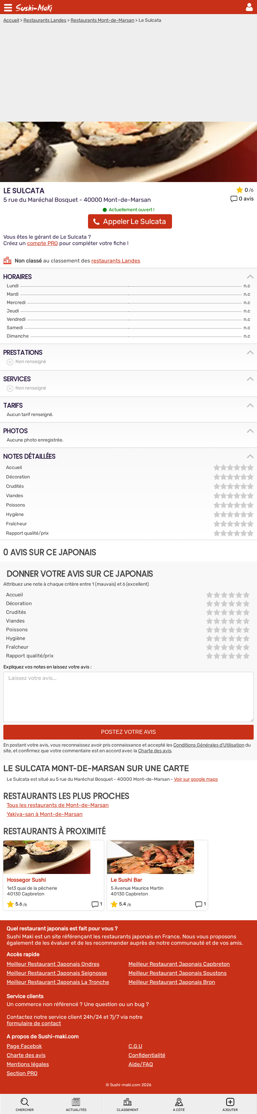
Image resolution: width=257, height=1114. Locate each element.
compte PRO (42, 243)
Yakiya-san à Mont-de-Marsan (45, 814)
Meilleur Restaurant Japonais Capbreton (179, 964)
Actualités (76, 1110)
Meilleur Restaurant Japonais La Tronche (58, 982)
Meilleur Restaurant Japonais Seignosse (57, 973)
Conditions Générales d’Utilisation (208, 745)
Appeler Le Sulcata (134, 221)
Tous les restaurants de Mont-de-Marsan (58, 805)
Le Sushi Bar (126, 880)
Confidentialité (146, 1055)
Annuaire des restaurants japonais (34, 7)
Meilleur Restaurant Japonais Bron (171, 982)
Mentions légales (28, 1064)
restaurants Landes (115, 260)
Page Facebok (24, 1046)
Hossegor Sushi (26, 880)
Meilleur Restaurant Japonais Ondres (53, 964)
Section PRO (22, 1073)
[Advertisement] (128, 73)
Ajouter (230, 1110)
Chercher (25, 1110)
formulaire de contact (34, 1023)
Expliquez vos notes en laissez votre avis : (47, 667)
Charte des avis (154, 751)
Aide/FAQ (140, 1064)
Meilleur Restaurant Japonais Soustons (177, 973)
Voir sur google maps (196, 779)
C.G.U (135, 1046)
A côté (179, 1110)
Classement (128, 1110)
